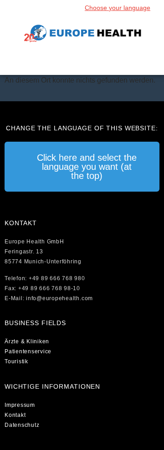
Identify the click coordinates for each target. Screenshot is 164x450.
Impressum (20, 405)
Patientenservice (28, 351)
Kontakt (15, 415)
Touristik (16, 361)
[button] (82, 60)
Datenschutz (22, 425)
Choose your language (117, 7)
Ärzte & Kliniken (27, 341)
